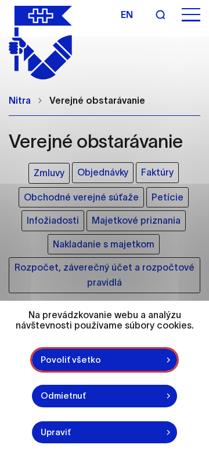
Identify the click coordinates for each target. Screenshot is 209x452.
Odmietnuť (63, 395)
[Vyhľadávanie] (160, 14)
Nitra (20, 100)
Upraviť (56, 432)
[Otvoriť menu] (191, 14)
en (127, 14)
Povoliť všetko (71, 359)
